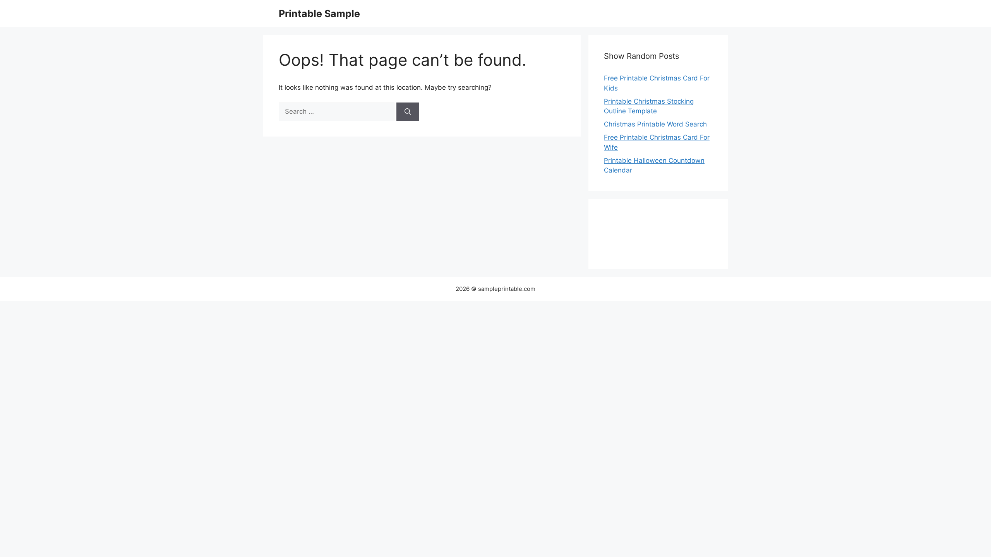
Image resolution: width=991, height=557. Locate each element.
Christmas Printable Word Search (655, 124)
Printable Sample (319, 13)
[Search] (407, 112)
